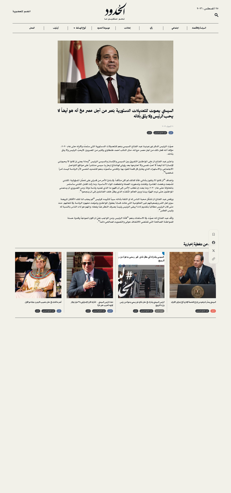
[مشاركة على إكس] (213, 250)
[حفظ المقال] (213, 234)
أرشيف (56, 28)
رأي (151, 28)
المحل (32, 28)
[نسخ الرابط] (213, 259)
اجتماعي (175, 28)
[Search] (216, 15)
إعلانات (127, 28)
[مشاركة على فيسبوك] (213, 242)
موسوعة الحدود (103, 28)
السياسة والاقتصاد (199, 28)
